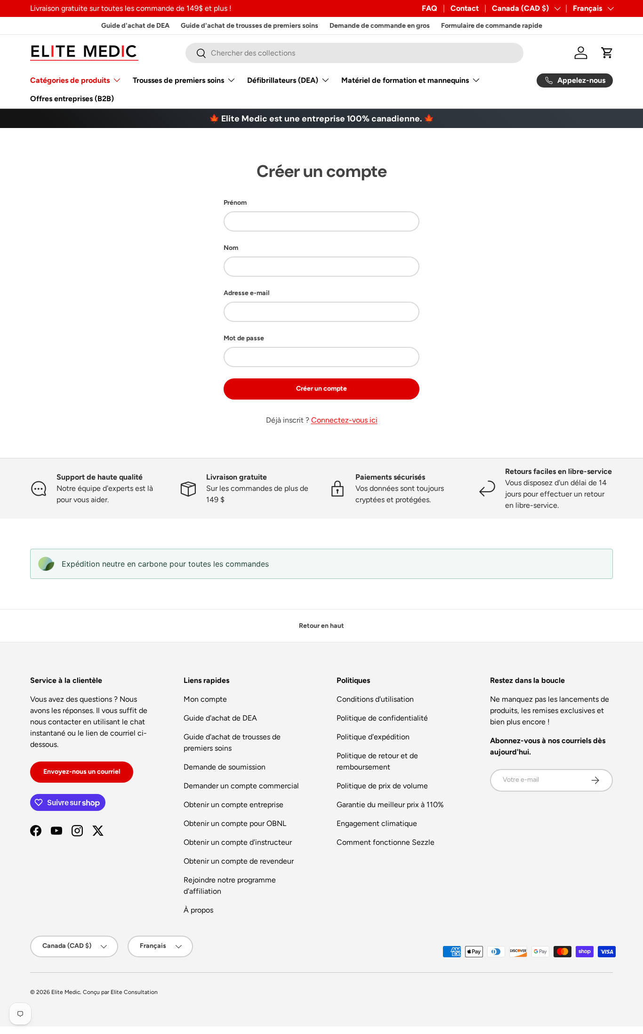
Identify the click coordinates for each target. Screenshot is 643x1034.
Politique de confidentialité (382, 717)
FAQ (429, 8)
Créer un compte (321, 389)
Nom (231, 248)
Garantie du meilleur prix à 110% (390, 804)
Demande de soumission (224, 766)
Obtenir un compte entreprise (233, 804)
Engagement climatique (377, 823)
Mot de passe (244, 338)
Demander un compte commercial (241, 785)
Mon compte (205, 699)
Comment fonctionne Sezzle (385, 842)
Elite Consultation (134, 992)
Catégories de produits (70, 80)
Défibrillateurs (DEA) (282, 80)
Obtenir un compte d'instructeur (238, 842)
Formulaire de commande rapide (491, 25)
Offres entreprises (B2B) (72, 98)
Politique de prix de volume (382, 785)
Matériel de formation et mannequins (405, 80)
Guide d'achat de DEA (135, 25)
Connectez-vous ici (344, 420)
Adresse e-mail (246, 293)
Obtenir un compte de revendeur (239, 861)
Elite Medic (65, 992)
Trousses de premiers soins (178, 80)
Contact (464, 8)
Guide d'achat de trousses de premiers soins (249, 25)
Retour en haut (321, 626)
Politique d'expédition (373, 736)
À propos (198, 910)
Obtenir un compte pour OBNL (235, 823)
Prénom (235, 203)
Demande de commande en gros (380, 25)
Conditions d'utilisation (375, 699)
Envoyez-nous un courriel (81, 772)
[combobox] (354, 53)
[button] (607, 52)
